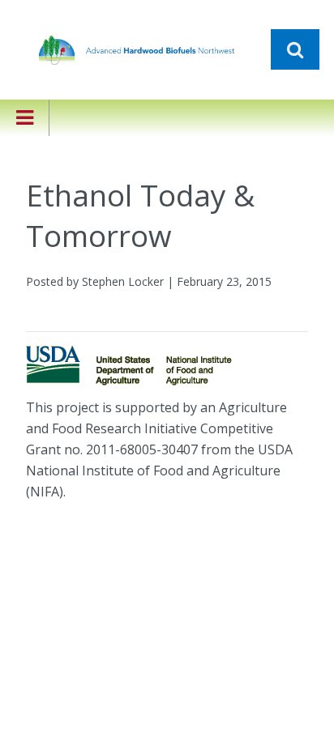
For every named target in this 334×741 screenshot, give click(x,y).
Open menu (24, 128)
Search (295, 49)
